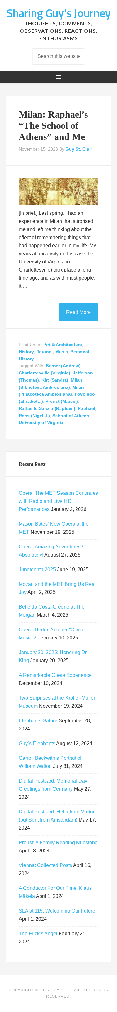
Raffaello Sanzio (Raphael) (47, 408)
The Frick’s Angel (38, 933)
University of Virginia (41, 422)
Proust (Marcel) (62, 401)
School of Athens (70, 415)
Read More (78, 312)
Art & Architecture (63, 344)
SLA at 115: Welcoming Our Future (57, 910)
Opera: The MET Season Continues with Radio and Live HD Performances (58, 501)
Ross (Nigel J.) (34, 415)
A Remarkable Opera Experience (55, 675)
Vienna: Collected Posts (45, 865)
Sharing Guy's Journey (59, 13)
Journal (45, 351)
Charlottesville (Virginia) (44, 372)
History (26, 351)
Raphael (86, 408)
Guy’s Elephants (37, 743)
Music (61, 351)
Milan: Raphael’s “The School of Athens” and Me (53, 125)
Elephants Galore (38, 720)
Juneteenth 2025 (37, 569)
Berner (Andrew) (63, 365)
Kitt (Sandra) (54, 380)
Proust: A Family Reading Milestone (58, 842)
